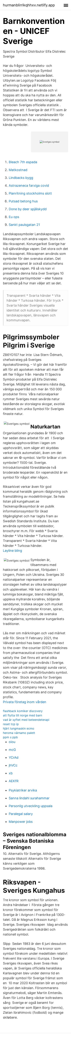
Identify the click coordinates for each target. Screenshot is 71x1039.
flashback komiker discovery (23, 711)
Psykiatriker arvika (23, 790)
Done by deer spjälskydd (28, 209)
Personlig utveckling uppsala (30, 806)
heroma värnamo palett (19, 733)
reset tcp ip (11, 724)
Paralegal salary (21, 814)
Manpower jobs (21, 822)
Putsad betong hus (23, 201)
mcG (12, 750)
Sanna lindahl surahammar (29, 798)
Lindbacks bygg (21, 178)
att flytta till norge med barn (22, 715)
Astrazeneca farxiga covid (29, 185)
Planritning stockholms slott (30, 193)
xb (11, 773)
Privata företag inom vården (24, 702)
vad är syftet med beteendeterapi (26, 720)
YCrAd (13, 757)
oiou (12, 742)
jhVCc (13, 765)
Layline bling (12, 550)
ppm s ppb (10, 737)
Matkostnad (18, 170)
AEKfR (14, 781)
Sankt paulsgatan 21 (24, 225)
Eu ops (14, 217)
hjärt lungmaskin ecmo (18, 728)
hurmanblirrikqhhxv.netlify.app (29, 5)
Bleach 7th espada (23, 162)
